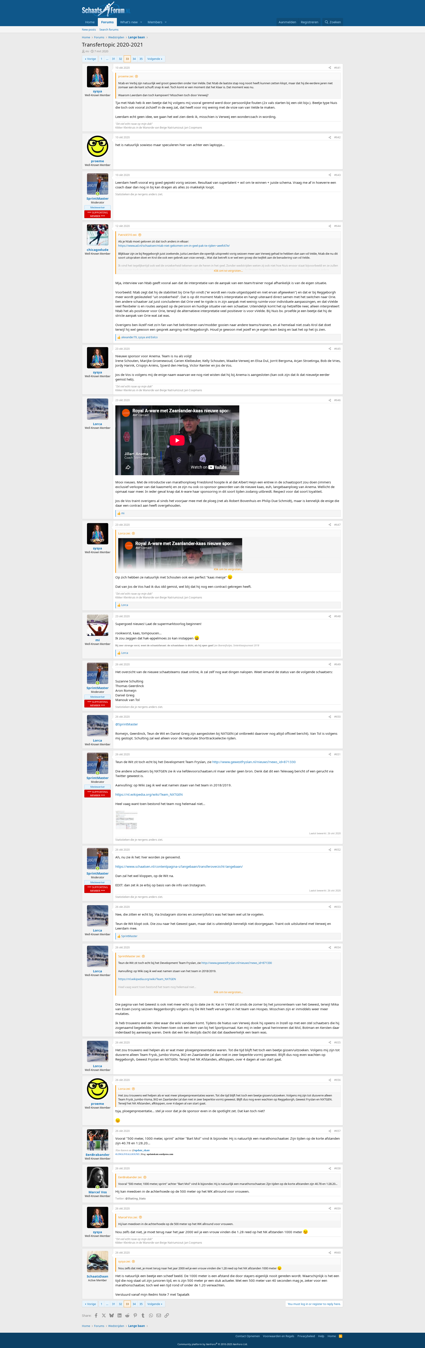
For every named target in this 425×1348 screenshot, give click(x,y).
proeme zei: (125, 76)
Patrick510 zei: (127, 235)
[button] (141, 22)
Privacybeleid (306, 1336)
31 (113, 59)
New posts (89, 29)
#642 (337, 137)
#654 (337, 947)
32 (120, 59)
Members (155, 22)
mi (87, 51)
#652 (337, 850)
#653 (337, 907)
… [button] (107, 59)
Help (321, 1336)
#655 (337, 1042)
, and (139, 337)
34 (134, 59)
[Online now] (97, 194)
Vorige (91, 59)
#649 (337, 664)
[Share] (330, 67)
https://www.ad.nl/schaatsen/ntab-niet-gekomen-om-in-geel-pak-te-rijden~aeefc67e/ (174, 246)
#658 (337, 1168)
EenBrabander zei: (130, 1177)
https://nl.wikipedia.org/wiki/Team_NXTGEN (149, 794)
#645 (337, 349)
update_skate (142, 1150)
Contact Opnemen (248, 1336)
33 (127, 59)
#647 (337, 525)
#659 (337, 1208)
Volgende (153, 59)
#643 (337, 175)
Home (90, 22)
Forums (107, 22)
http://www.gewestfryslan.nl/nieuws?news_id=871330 (254, 762)
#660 (337, 1252)
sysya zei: (124, 1261)
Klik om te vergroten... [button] (228, 271)
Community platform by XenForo (213, 1344)
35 (141, 59)
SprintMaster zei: (129, 956)
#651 (337, 754)
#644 (337, 226)
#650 (337, 717)
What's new (129, 22)
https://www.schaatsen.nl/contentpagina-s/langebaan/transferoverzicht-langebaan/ (179, 866)
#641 (337, 68)
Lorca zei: (124, 533)
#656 (337, 1080)
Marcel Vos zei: (127, 1217)
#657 (337, 1131)
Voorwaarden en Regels (278, 1336)
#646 (337, 400)
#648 (337, 616)
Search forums (108, 29)
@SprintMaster (126, 724)
